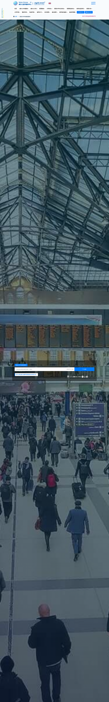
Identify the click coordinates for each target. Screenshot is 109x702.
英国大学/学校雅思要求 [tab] (21, 365)
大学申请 (16, 12)
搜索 (85, 369)
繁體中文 (81, 12)
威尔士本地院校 (24, 8)
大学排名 (49, 8)
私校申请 (31, 12)
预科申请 (24, 12)
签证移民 (54, 12)
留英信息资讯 (80, 8)
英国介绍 (88, 8)
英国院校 (41, 8)
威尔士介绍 (33, 8)
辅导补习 (39, 12)
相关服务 (63, 12)
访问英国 (46, 12)
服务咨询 (89, 12)
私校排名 (70, 8)
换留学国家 (72, 12)
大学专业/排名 (59, 8)
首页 (15, 8)
